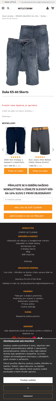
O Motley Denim (28, 249)
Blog (28, 252)
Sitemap (28, 261)
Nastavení (28, 396)
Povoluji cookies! (28, 380)
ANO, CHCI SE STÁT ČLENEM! (28, 207)
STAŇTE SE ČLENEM (28, 232)
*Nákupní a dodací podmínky (28, 296)
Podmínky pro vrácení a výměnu (28, 298)
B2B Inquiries (28, 254)
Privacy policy (28, 304)
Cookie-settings (28, 307)
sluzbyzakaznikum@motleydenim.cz (38, 2)
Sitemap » (6, 116)
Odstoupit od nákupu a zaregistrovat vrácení (28, 240)
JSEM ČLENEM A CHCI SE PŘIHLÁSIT (26, 216)
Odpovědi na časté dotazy (28, 243)
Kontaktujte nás (28, 246)
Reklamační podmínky (28, 301)
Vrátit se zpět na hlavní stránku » (18, 111)
